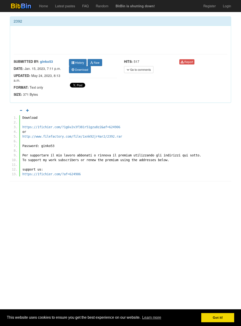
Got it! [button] (218, 317)
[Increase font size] (27, 110)
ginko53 (46, 61)
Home (43, 6)
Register (209, 6)
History (79, 62)
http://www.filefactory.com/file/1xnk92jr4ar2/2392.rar (72, 136)
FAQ (85, 6)
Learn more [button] (151, 317)
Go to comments (140, 70)
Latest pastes (65, 6)
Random (102, 6)
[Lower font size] (21, 110)
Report (188, 62)
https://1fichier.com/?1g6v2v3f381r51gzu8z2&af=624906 (71, 127)
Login (227, 6)
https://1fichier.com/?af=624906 (51, 174)
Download (81, 70)
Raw (96, 62)
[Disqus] (120, 245)
